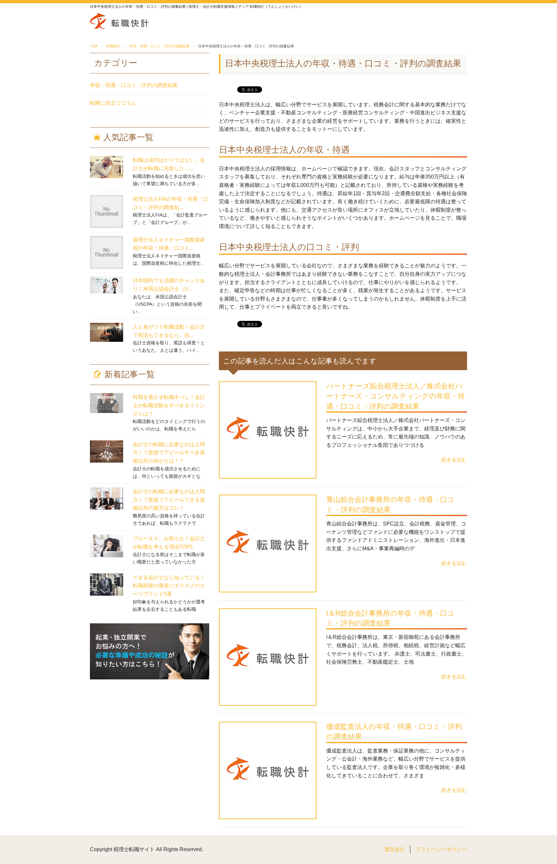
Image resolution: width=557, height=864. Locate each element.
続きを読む (454, 460)
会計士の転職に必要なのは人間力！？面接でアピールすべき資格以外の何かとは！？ (169, 453)
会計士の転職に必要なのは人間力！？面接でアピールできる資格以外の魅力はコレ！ (169, 500)
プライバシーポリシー (441, 849)
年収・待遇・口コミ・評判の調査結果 (134, 85)
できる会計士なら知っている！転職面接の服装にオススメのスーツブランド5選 (169, 586)
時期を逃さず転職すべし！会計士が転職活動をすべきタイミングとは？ (169, 405)
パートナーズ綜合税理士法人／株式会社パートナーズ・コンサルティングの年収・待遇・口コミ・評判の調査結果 (395, 396)
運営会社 (394, 849)
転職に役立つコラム (113, 103)
